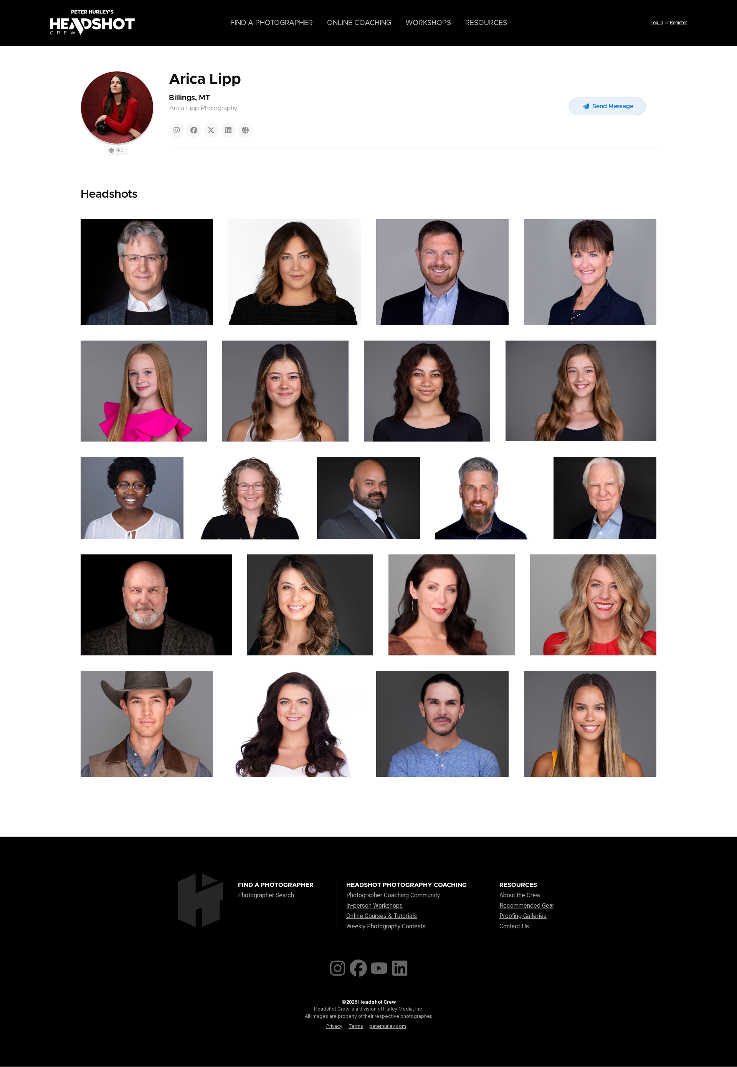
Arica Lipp (205, 79)
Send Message (612, 106)
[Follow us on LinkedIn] (399, 966)
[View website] (245, 130)
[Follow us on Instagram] (337, 966)
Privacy (334, 1026)
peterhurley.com (387, 1026)
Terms (356, 1026)
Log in (657, 22)
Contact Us (514, 926)
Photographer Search (266, 895)
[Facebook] (194, 130)
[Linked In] (228, 130)
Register (678, 22)
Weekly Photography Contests (386, 926)
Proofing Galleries (523, 916)
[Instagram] (176, 130)
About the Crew (519, 895)
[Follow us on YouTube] (379, 966)
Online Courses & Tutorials (381, 916)
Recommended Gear (526, 905)
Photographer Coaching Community (393, 895)
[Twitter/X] (211, 130)
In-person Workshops (374, 905)
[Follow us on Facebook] (358, 966)
